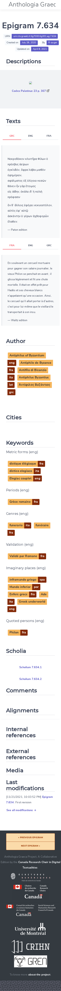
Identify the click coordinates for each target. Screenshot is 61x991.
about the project (39, 974)
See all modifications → (21, 810)
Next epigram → (30, 845)
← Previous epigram (30, 837)
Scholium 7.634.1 (30, 667)
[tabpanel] (30, 191)
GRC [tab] (11, 136)
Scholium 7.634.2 (30, 679)
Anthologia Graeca (34, 5)
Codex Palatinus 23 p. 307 (29, 91)
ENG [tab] (30, 136)
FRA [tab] (49, 136)
